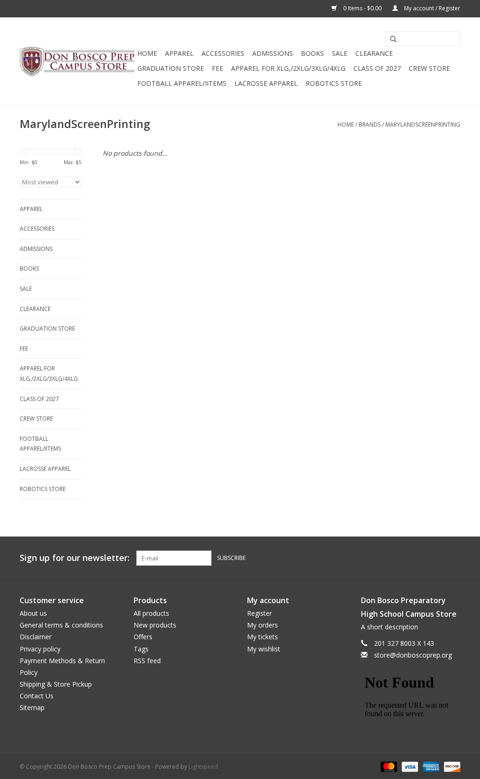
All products (151, 613)
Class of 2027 (377, 68)
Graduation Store (170, 68)
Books (312, 53)
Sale (339, 53)
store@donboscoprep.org (413, 654)
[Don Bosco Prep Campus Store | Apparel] (77, 61)
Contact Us (36, 695)
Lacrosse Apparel (266, 83)
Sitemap (32, 707)
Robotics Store (334, 83)
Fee (217, 68)
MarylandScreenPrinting (422, 125)
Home (147, 53)
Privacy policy (40, 648)
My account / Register (431, 8)
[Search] (390, 39)
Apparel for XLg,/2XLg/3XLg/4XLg (288, 68)
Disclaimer (36, 636)
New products (155, 624)
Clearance (374, 53)
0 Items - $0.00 (362, 8)
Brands (370, 125)
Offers (143, 636)
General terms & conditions (61, 624)
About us (33, 613)
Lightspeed (203, 767)
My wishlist (263, 648)
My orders (262, 624)
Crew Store (429, 68)
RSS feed (147, 660)
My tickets (262, 636)
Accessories (223, 53)
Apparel (179, 53)
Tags (141, 648)
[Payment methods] (387, 767)
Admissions (272, 53)
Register (259, 613)
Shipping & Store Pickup (56, 684)
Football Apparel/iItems (181, 83)
